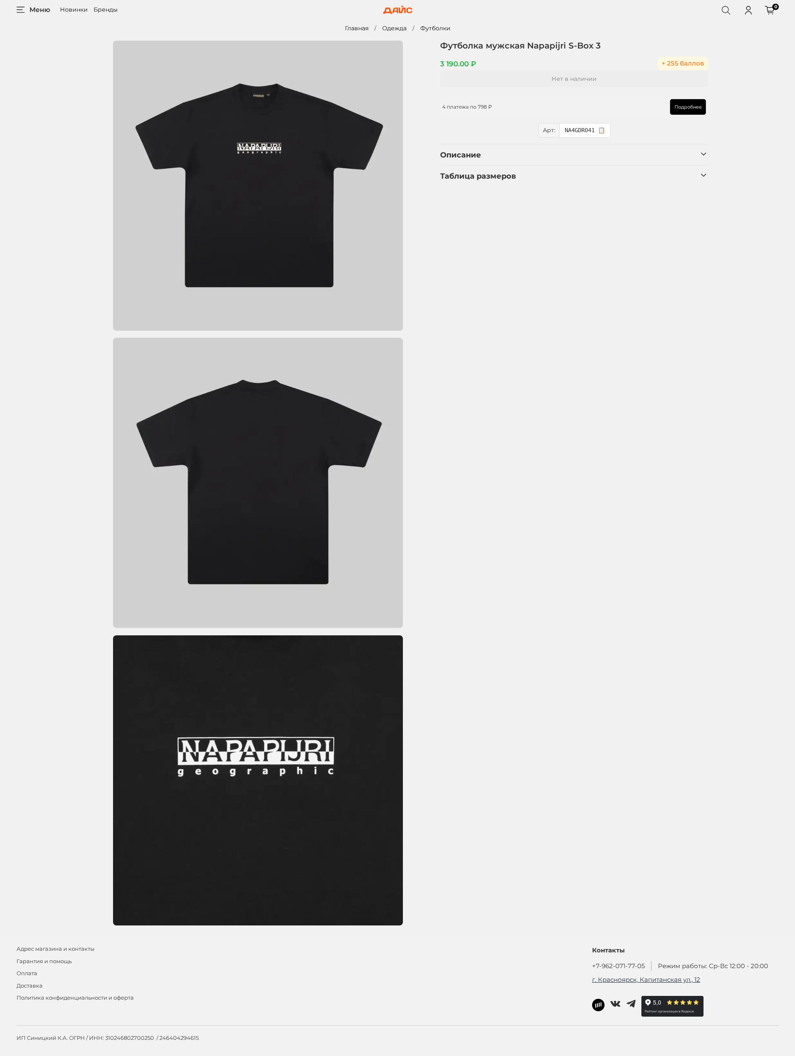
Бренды (106, 9)
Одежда (394, 28)
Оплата (27, 973)
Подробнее (688, 107)
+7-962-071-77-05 (618, 966)
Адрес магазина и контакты (55, 949)
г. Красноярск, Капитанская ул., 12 (646, 979)
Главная (357, 28)
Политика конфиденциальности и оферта (75, 998)
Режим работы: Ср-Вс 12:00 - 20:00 (713, 966)
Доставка (30, 986)
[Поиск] (726, 10)
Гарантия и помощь (44, 961)
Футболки (435, 28)
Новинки (74, 9)
